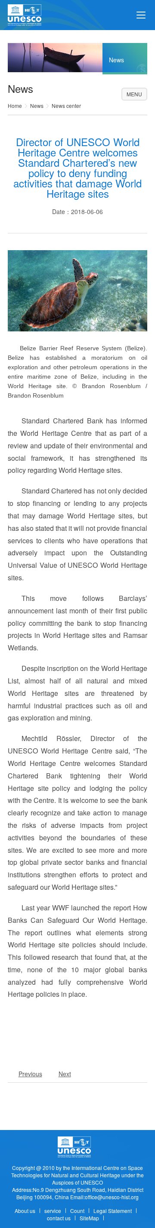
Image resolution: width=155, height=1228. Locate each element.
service (52, 1210)
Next (65, 1073)
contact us (59, 1218)
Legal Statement (112, 1210)
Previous (30, 1073)
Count (77, 1210)
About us (25, 1210)
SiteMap (89, 1218)
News (36, 105)
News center (66, 105)
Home (15, 105)
